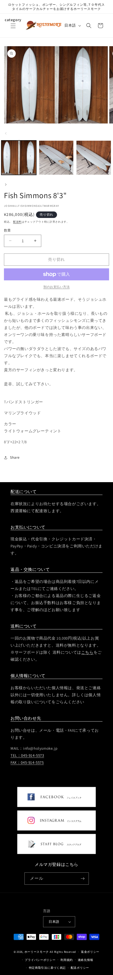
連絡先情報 (85, 960)
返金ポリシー (90, 952)
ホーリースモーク (36, 952)
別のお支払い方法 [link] (56, 287)
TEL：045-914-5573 (27, 755)
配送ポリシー (80, 968)
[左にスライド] (6, 133)
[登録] (83, 878)
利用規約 (66, 960)
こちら (87, 652)
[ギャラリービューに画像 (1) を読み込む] (18, 157)
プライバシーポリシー (40, 960)
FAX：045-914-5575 (27, 762)
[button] (13, 29)
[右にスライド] (6, 184)
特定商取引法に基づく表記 (47, 968)
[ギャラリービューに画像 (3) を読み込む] (93, 157)
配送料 (17, 221)
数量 (7, 230)
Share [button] (15, 457)
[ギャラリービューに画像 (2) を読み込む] (56, 157)
